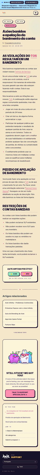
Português (7, 462)
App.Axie (20, 21)
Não (27, 274)
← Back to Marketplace (14, 431)
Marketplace (10, 25)
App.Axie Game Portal (13, 319)
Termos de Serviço (23, 72)
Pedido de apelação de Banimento (18, 417)
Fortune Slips (10, 325)
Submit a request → (13, 440)
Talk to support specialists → (20, 393)
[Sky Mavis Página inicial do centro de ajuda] (17, 13)
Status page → (31, 2)
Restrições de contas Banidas (16, 422)
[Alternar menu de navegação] (35, 13)
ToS (34, 56)
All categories (11, 435)
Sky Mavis (7, 21)
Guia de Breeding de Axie (14, 314)
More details (17, 2)
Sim (15, 274)
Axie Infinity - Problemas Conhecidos (19, 303)
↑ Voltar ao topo (20, 332)
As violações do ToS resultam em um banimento (20, 412)
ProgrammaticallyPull (13, 43)
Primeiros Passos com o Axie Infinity (19, 308)
